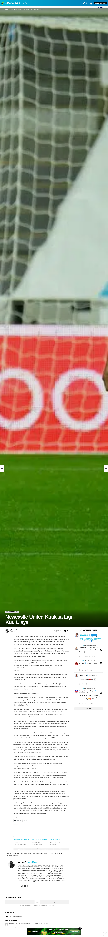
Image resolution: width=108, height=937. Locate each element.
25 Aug (98, 647)
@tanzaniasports (93, 675)
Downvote (54, 902)
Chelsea (16, 853)
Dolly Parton (82, 647)
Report (62, 849)
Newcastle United (13, 855)
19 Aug (95, 663)
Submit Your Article (100, 3)
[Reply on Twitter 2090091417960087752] (80, 670)
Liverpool (31, 853)
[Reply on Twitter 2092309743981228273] (80, 656)
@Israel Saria (82, 675)
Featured (24, 853)
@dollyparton (92, 647)
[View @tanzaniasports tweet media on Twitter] (84, 652)
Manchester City (42, 853)
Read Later (23, 849)
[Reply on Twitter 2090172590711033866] (80, 684)
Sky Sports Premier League (86, 691)
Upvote (20, 902)
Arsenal (9, 853)
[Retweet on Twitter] (83, 645)
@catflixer (89, 663)
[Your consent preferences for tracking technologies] (105, 934)
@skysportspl (82, 692)
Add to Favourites (43, 849)
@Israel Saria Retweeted (90, 645)
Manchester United (56, 853)
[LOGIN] (91, 3)
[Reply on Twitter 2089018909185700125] (80, 703)
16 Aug (88, 692)
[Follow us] (84, 3)
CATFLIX (81, 663)
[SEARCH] (87, 3)
